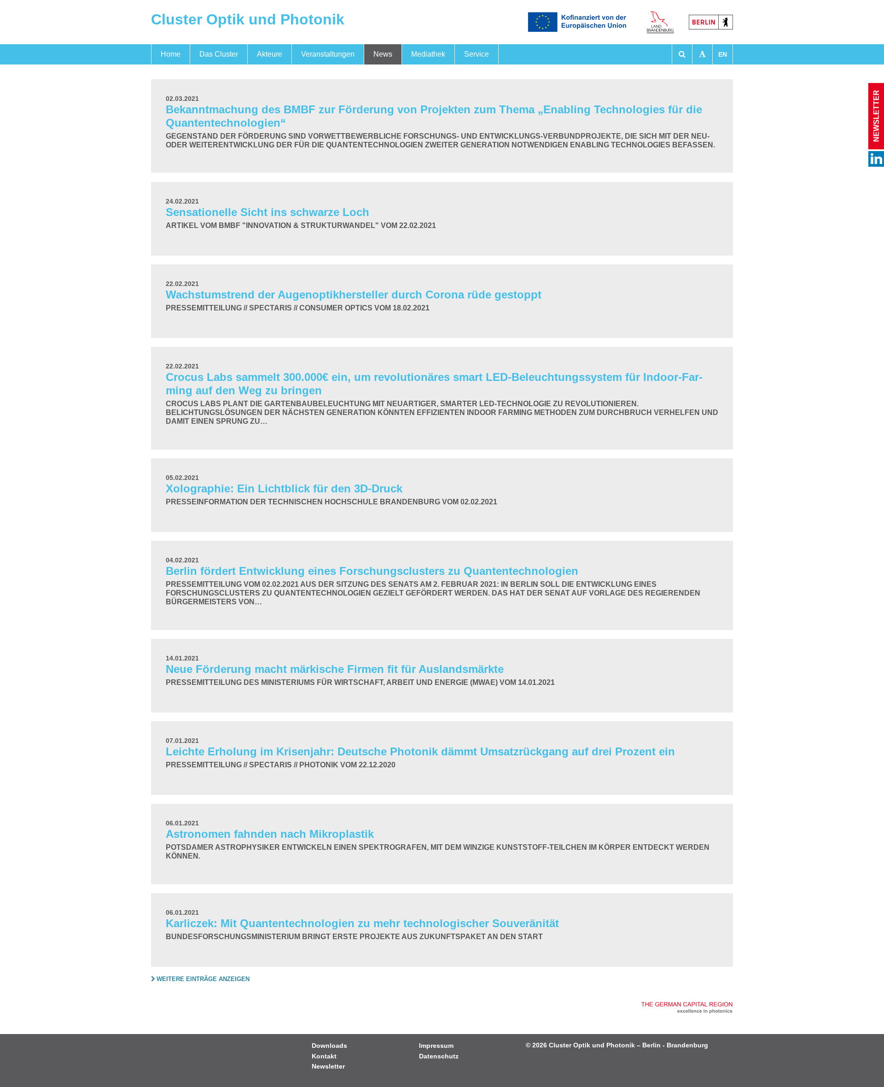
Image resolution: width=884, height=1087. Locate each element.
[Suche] (682, 54)
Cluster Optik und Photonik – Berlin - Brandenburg (628, 1045)
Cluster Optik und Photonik (247, 19)
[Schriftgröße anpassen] (702, 54)
